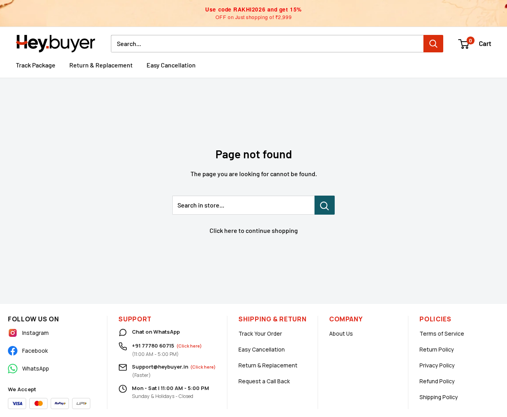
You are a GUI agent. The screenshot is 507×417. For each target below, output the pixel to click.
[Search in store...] (324, 205)
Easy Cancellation (171, 65)
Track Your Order (260, 333)
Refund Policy (437, 381)
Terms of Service (441, 333)
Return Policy (436, 349)
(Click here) (189, 346)
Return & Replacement (101, 65)
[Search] (433, 43)
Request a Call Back (264, 381)
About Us (341, 333)
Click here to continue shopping (254, 230)
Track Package (35, 65)
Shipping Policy (438, 397)
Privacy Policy (437, 365)
